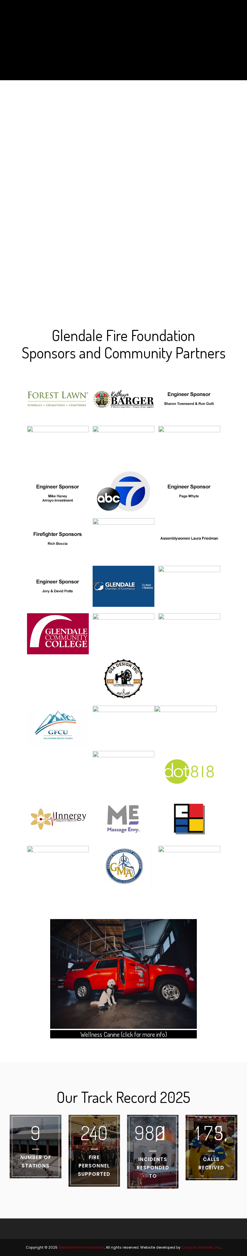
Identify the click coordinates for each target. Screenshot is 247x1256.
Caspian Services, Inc (201, 1247)
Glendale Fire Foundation (81, 1247)
